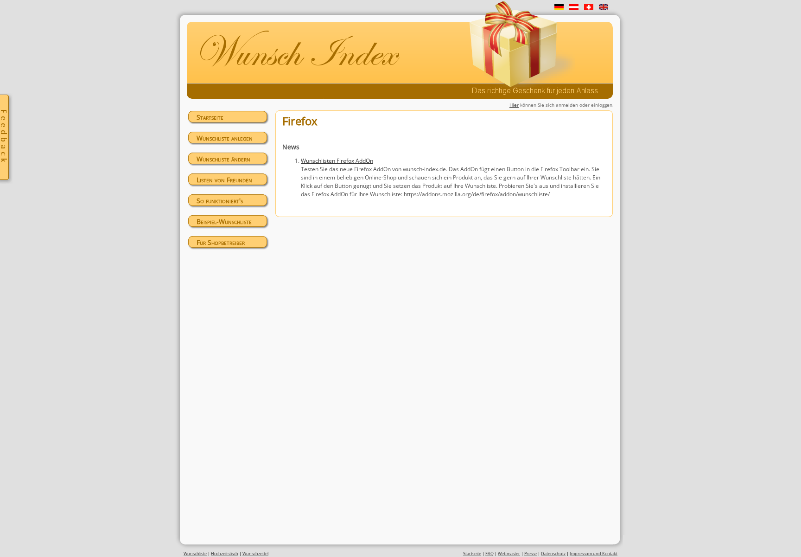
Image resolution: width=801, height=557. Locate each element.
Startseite (210, 117)
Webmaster (509, 554)
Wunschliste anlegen (225, 138)
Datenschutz (553, 554)
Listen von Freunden (224, 179)
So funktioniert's (220, 200)
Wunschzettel (255, 554)
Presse (530, 554)
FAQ (489, 554)
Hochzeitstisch (224, 554)
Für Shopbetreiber (221, 242)
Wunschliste (195, 554)
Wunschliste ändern (223, 158)
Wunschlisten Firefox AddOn (337, 161)
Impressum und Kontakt (593, 554)
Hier (514, 105)
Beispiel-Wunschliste (224, 221)
